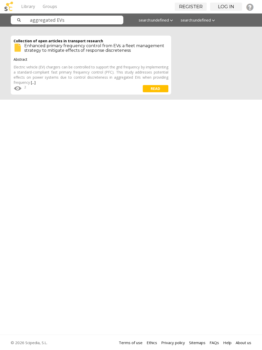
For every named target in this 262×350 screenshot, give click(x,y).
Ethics (152, 342)
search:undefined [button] (154, 20)
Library (28, 6)
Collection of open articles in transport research (58, 40)
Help (227, 342)
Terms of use (131, 342)
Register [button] (191, 6)
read (155, 88)
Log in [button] (226, 6)
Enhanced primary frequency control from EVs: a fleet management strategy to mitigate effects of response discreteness (94, 48)
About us (243, 342)
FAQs (214, 342)
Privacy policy (173, 342)
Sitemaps (197, 342)
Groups (50, 6)
